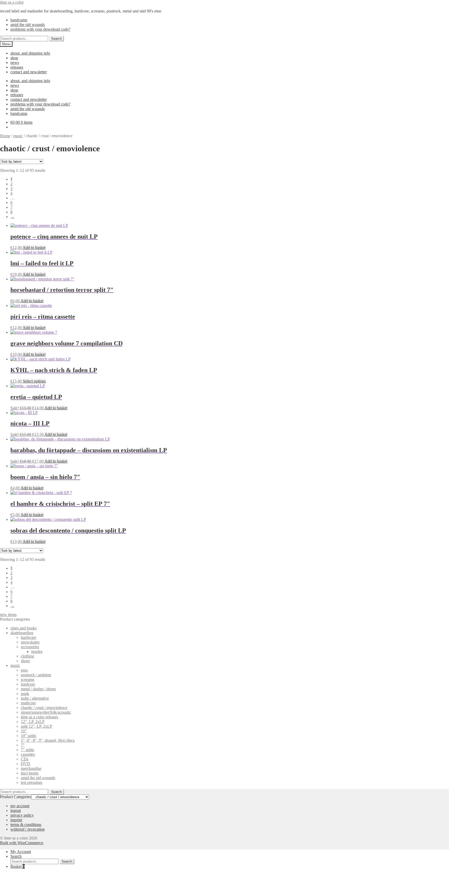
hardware (28, 637)
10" (24, 731)
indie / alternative (35, 698)
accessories (30, 647)
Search (56, 39)
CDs (24, 759)
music (18, 136)
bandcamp (18, 20)
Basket (17, 866)
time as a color (12, 2)
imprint (16, 820)
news (14, 62)
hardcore (28, 684)
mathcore (28, 703)
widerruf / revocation (27, 829)
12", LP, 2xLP (32, 721)
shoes (25, 661)
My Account (20, 851)
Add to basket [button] (34, 247)
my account (19, 806)
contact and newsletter (28, 72)
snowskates (30, 642)
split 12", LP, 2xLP (36, 726)
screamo (27, 679)
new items (8, 614)
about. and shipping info (30, 53)
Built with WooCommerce (21, 843)
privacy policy (22, 815)
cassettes (28, 754)
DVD (25, 764)
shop (14, 58)
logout (15, 810)
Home (5, 136)
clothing (27, 656)
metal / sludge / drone (38, 689)
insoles (36, 651)
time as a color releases (39, 717)
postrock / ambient (36, 675)
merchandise (31, 768)
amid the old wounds (27, 24)
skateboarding (21, 633)
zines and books (23, 628)
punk (25, 693)
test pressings (31, 782)
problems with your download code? (40, 29)
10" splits (28, 735)
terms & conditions (25, 824)
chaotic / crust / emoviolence (44, 707)
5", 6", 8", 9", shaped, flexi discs (48, 740)
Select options (34, 381)
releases (16, 67)
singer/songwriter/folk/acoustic (46, 712)
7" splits (27, 749)
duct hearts (29, 773)
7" (23, 745)
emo (24, 670)
